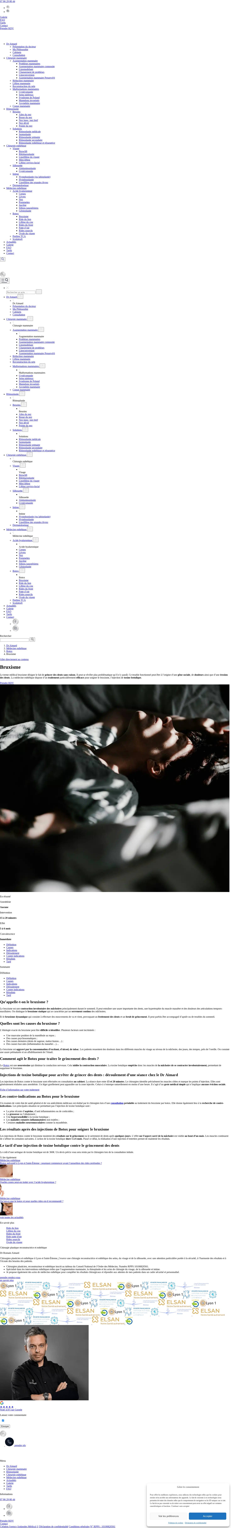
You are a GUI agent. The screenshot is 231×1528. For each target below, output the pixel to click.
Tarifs (9, 1486)
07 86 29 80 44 (7, 1)
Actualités (11, 1480)
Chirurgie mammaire (16, 1469)
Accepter (207, 1516)
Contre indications (15, 956)
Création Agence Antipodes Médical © (19, 1526)
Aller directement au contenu (14, 659)
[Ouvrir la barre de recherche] (2, 259)
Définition (11, 944)
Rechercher (5, 636)
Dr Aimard (11, 1466)
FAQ (8, 1488)
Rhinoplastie (12, 1471)
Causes (9, 947)
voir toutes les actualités (11, 1217)
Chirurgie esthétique (16, 1474)
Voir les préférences (168, 1516)
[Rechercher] (39, 291)
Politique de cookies (175, 1523)
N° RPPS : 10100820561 (102, 1526)
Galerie (10, 1483)
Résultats (10, 958)
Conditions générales (79, 1526)
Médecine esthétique (16, 1477)
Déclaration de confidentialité (195, 1523)
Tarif (8, 961)
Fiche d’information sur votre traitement (19, 1089)
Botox (6, 1065)
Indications (11, 950)
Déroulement (12, 953)
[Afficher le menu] (4, 281)
